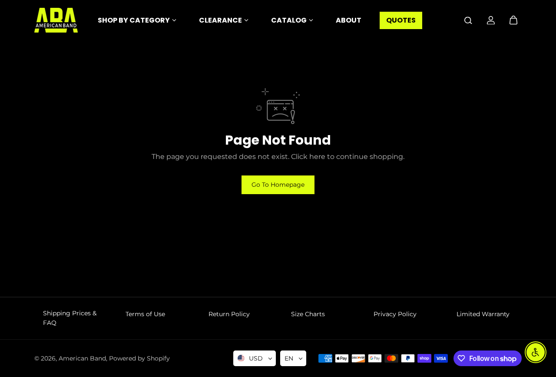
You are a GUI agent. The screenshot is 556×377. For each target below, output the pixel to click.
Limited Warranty (483, 314)
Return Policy (229, 314)
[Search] (468, 20)
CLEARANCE (220, 20)
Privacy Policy (395, 314)
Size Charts (308, 314)
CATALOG (289, 20)
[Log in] (491, 20)
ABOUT (348, 20)
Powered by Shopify (139, 358)
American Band (82, 358)
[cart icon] (513, 20)
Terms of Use (145, 314)
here (317, 156)
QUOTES (401, 20)
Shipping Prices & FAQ (69, 318)
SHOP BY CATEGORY (134, 20)
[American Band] (56, 20)
